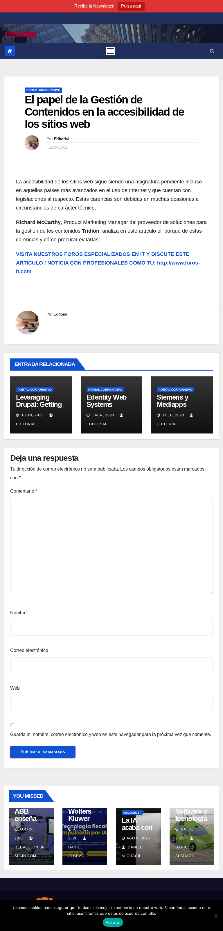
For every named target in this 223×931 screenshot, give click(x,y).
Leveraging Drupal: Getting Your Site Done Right (39, 408)
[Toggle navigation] (110, 51)
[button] (212, 50)
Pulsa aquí (131, 5)
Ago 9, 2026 (138, 838)
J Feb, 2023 (172, 415)
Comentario (23, 491)
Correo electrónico (29, 650)
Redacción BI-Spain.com (30, 851)
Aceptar (113, 922)
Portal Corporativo (43, 90)
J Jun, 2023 (32, 415)
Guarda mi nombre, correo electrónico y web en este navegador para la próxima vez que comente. (110, 734)
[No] (216, 916)
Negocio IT (132, 812)
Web (15, 688)
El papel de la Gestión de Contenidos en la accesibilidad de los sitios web (104, 112)
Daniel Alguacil (78, 851)
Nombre (18, 612)
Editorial (61, 138)
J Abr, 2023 (102, 415)
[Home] (10, 51)
